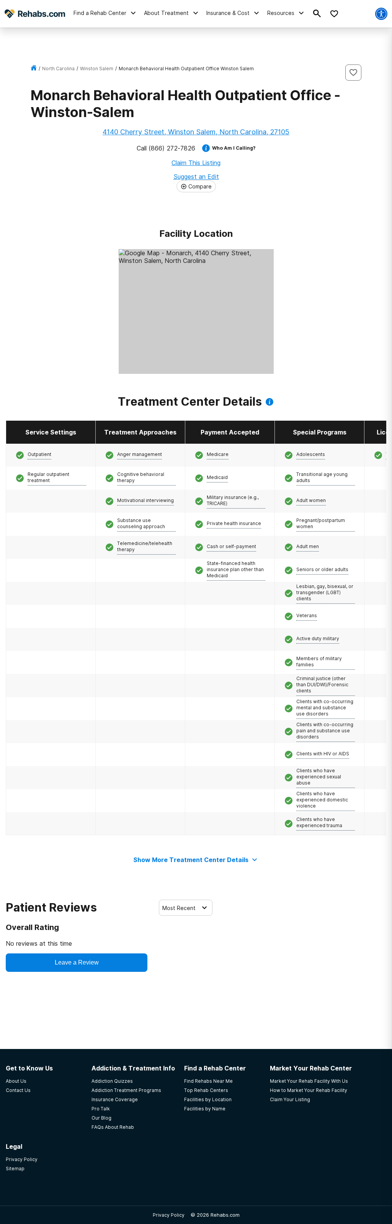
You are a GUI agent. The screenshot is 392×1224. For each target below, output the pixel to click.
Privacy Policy (169, 1215)
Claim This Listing (196, 163)
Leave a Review (77, 962)
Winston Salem (96, 68)
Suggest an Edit (196, 176)
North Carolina (58, 68)
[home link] (34, 68)
